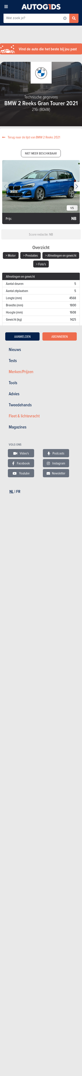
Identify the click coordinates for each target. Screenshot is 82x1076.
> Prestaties (30, 255)
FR (18, 491)
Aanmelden (22, 336)
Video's (24, 453)
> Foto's (41, 264)
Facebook (23, 463)
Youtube (24, 473)
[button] (77, 186)
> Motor (11, 255)
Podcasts (58, 453)
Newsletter (58, 473)
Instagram (58, 463)
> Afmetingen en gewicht (60, 255)
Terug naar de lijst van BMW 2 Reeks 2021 (33, 137)
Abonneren (59, 336)
